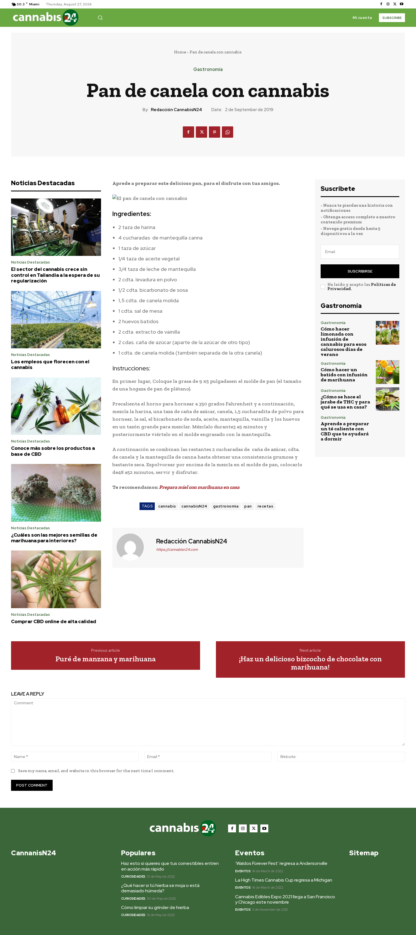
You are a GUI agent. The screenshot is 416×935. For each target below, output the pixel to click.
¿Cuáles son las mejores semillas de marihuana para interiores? (54, 538)
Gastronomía (208, 69)
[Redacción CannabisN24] (134, 547)
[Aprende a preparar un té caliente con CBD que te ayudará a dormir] (387, 427)
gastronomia (226, 506)
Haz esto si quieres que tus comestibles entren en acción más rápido (170, 866)
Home (180, 52)
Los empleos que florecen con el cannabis (50, 364)
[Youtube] (401, 4)
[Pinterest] (214, 132)
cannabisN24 (194, 506)
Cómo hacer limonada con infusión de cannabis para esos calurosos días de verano (343, 341)
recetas (265, 506)
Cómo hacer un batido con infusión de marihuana (344, 374)
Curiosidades (133, 876)
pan (248, 506)
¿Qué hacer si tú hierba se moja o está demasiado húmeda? (160, 888)
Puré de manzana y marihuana (105, 659)
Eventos (243, 871)
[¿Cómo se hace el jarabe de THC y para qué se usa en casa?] (387, 399)
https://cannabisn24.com (177, 549)
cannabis (167, 506)
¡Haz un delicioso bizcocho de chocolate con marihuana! (310, 663)
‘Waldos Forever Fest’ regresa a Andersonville (281, 863)
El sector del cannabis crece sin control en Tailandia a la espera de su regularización (55, 275)
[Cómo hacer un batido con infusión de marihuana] (387, 372)
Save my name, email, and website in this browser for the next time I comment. (96, 770)
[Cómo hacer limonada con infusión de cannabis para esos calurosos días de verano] (387, 332)
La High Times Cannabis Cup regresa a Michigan (283, 880)
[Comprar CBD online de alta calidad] (56, 579)
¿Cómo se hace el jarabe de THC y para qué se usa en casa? (345, 402)
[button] (100, 17)
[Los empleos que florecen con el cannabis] (56, 320)
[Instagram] (388, 4)
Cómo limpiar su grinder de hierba (155, 907)
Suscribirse (360, 271)
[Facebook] (381, 4)
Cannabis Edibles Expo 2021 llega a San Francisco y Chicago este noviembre (285, 899)
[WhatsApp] (227, 132)
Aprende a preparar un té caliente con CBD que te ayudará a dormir (345, 431)
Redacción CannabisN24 (176, 109)
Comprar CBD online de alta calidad (53, 621)
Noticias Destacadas (30, 262)
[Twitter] (394, 4)
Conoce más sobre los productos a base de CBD (53, 451)
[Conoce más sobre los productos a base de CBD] (56, 406)
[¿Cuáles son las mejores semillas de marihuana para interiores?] (56, 493)
